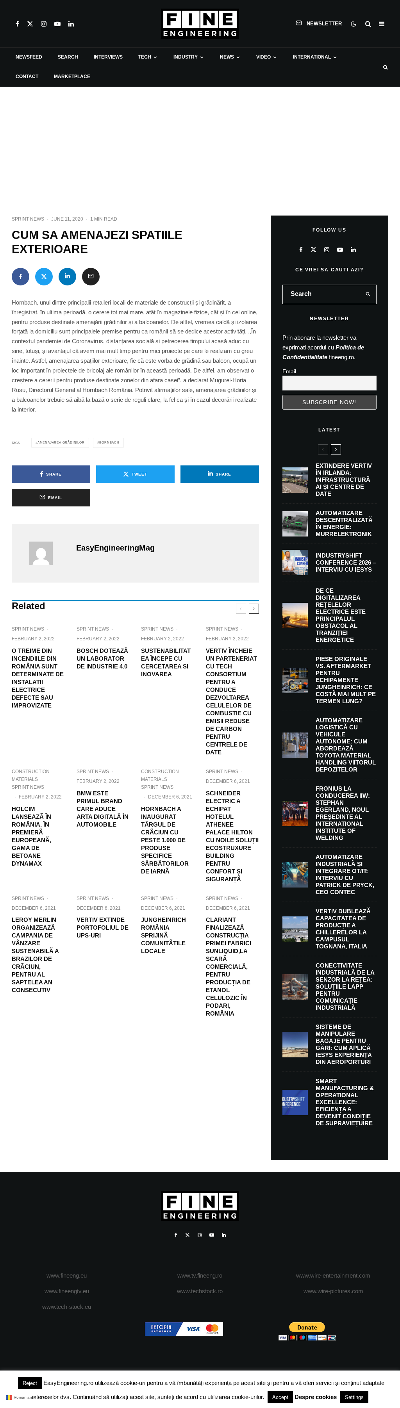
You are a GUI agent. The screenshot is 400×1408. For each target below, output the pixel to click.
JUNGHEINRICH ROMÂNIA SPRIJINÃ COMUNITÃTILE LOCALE (163, 935)
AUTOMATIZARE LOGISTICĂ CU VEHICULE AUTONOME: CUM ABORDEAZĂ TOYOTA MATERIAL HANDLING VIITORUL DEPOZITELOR (346, 745)
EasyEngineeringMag (115, 548)
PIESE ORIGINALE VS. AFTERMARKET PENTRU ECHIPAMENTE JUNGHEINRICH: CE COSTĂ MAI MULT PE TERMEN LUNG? (346, 680)
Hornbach (109, 442)
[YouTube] (57, 24)
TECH (144, 57)
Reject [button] (30, 1383)
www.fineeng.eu (66, 1275)
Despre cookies (316, 1397)
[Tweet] (44, 276)
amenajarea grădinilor (61, 442)
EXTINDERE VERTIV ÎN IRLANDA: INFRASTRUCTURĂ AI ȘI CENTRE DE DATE (344, 479)
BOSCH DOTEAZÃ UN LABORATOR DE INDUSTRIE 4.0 (102, 658)
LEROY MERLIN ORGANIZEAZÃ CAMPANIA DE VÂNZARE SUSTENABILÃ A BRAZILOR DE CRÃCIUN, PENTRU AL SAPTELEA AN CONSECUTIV (35, 954)
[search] (368, 294)
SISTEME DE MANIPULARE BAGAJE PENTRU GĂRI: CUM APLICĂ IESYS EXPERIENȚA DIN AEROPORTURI (343, 1044)
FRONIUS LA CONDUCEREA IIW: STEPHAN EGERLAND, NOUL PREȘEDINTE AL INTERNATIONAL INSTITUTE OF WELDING (343, 813)
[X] (30, 24)
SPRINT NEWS (28, 219)
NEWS (227, 57)
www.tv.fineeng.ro (199, 1275)
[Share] (20, 276)
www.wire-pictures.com (333, 1291)
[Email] (91, 276)
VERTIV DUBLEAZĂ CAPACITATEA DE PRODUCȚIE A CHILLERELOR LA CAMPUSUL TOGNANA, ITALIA (343, 929)
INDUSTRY (185, 57)
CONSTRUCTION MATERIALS (31, 775)
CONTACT (27, 76)
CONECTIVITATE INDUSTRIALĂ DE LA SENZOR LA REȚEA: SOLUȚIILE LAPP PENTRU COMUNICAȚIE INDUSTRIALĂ (345, 986)
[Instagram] (43, 24)
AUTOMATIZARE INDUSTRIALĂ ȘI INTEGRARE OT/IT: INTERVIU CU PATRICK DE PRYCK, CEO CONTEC (345, 874)
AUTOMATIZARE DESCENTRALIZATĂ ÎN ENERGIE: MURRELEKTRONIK (344, 523)
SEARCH (68, 57)
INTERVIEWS (108, 57)
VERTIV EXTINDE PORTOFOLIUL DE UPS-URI (103, 927)
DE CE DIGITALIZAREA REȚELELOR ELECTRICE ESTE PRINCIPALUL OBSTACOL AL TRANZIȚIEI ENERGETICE (341, 615)
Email (289, 371)
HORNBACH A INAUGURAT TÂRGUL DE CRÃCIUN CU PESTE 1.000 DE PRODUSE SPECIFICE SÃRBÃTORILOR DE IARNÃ (165, 840)
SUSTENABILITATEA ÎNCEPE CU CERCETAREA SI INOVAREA (166, 662)
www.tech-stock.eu (66, 1306)
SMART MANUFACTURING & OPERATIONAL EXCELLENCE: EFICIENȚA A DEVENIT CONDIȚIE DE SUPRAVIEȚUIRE (345, 1102)
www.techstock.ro (200, 1291)
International (312, 57)
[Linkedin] (71, 24)
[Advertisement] (200, 145)
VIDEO (263, 57)
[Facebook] (17, 24)
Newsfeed (29, 57)
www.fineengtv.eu (67, 1291)
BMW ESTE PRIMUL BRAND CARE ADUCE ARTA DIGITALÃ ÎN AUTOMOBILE (103, 809)
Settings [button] (354, 1397)
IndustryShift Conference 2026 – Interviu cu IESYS (346, 562)
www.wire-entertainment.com (333, 1275)
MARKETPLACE (72, 76)
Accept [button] (280, 1397)
